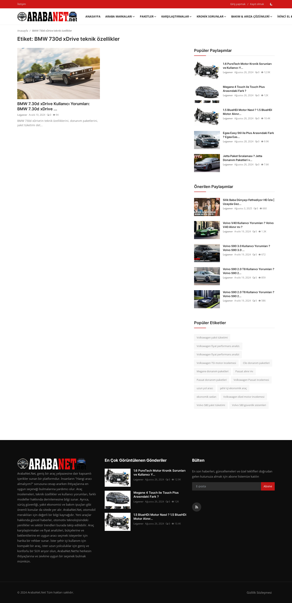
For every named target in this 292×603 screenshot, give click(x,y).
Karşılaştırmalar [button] (175, 16)
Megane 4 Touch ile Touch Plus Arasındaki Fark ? (244, 88)
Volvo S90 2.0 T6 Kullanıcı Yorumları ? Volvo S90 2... (248, 294)
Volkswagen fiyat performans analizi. (218, 346)
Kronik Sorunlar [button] (210, 16)
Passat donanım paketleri (212, 380)
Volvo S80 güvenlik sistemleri (249, 405)
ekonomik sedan (206, 396)
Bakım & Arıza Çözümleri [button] (250, 16)
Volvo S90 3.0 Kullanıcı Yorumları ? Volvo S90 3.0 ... (246, 248)
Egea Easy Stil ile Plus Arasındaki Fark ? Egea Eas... (248, 135)
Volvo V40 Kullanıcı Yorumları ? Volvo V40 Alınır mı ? (248, 225)
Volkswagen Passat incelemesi (251, 380)
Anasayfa (93, 16)
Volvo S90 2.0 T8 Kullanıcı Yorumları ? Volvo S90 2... (248, 271)
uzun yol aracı (205, 388)
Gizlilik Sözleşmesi (259, 592)
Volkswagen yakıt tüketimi (212, 337)
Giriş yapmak (238, 4)
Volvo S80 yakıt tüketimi (211, 405)
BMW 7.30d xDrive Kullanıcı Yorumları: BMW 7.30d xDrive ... (53, 106)
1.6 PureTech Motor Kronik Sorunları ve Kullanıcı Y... (247, 65)
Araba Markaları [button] (118, 16)
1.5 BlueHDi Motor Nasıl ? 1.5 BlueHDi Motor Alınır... (247, 111)
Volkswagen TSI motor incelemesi (216, 363)
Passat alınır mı (244, 371)
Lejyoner (22, 114)
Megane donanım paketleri (212, 371)
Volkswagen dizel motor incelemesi (243, 396)
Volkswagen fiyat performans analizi (218, 354)
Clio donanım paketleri (256, 363)
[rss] (196, 507)
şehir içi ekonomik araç (233, 388)
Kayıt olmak (257, 4)
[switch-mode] (271, 4)
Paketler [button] (147, 16)
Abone (268, 486)
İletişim (21, 4)
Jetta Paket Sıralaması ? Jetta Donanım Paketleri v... (242, 158)
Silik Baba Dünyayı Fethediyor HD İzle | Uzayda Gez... (248, 202)
